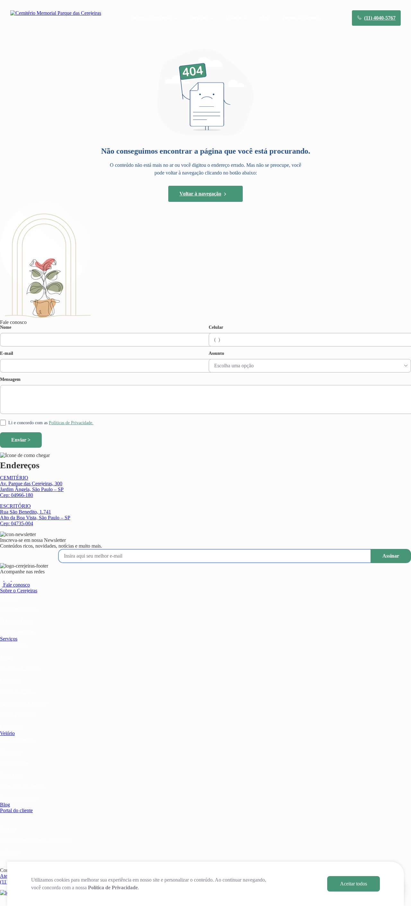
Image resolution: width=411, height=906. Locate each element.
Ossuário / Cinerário (20, 668)
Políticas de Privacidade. (71, 422)
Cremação (10, 680)
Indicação (10, 852)
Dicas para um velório (22, 786)
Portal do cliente (16, 810)
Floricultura (11, 774)
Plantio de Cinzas (17, 692)
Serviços (8, 638)
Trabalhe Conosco (18, 609)
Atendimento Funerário (23, 703)
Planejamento (13, 645)
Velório (7, 733)
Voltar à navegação (200, 193)
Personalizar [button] (298, 883)
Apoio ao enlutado (19, 798)
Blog (264, 18)
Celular (216, 327)
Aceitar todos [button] (353, 883)
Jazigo (6, 657)
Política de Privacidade (113, 887)
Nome (5, 327)
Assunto (216, 353)
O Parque (9, 597)
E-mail (6, 353)
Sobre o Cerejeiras (18, 590)
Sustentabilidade (16, 620)
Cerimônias (11, 726)
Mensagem (10, 379)
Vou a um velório (17, 740)
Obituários (10, 751)
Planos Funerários (18, 715)
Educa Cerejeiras (17, 632)
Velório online (14, 763)
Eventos (8, 828)
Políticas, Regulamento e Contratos (35, 840)
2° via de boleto (16, 817)
